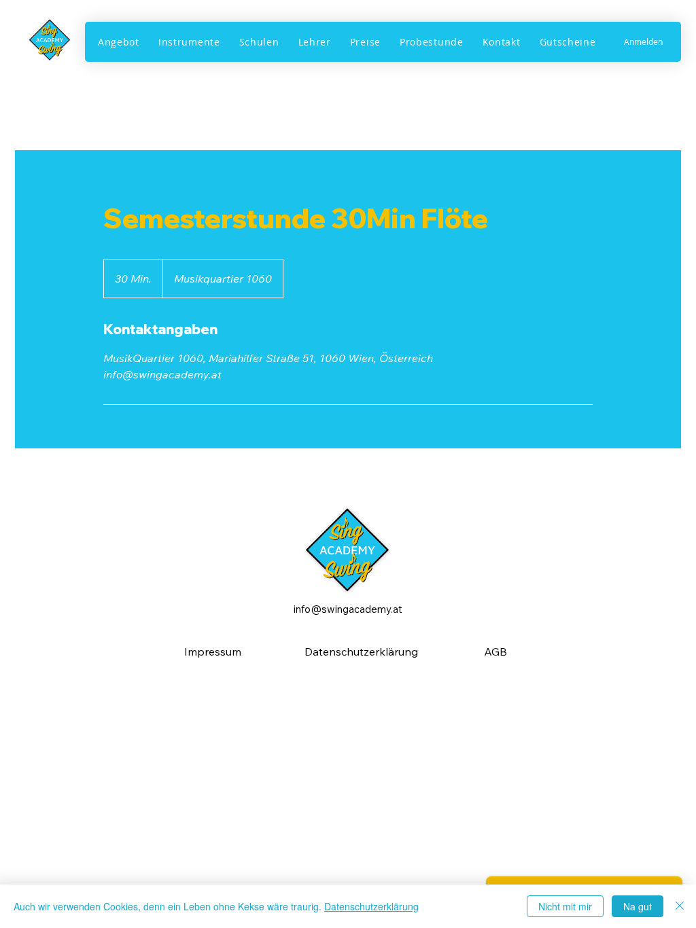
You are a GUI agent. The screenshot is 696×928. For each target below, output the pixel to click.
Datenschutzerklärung (371, 906)
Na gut (637, 906)
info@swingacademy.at (348, 609)
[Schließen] (680, 906)
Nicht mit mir (565, 906)
